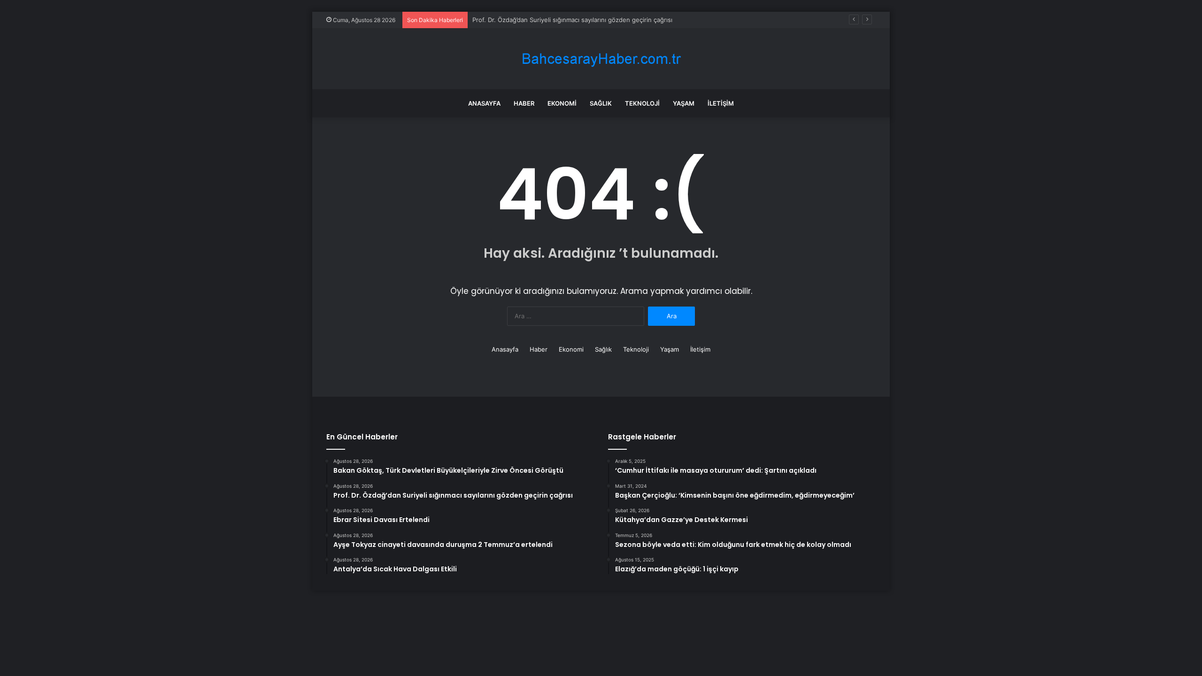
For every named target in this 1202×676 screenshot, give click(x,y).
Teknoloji (642, 103)
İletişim (721, 103)
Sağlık (601, 103)
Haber (524, 103)
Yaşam (683, 103)
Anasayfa (484, 103)
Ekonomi (562, 103)
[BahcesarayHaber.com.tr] (601, 58)
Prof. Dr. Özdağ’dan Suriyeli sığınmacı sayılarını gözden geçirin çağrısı (572, 19)
